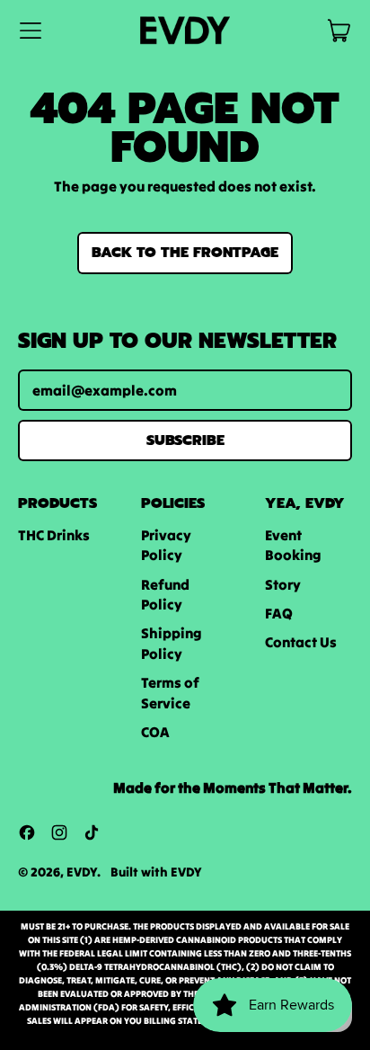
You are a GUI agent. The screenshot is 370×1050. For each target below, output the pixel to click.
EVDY (81, 872)
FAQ (279, 613)
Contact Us (301, 642)
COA (155, 732)
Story (283, 584)
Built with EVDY (156, 872)
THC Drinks (54, 535)
